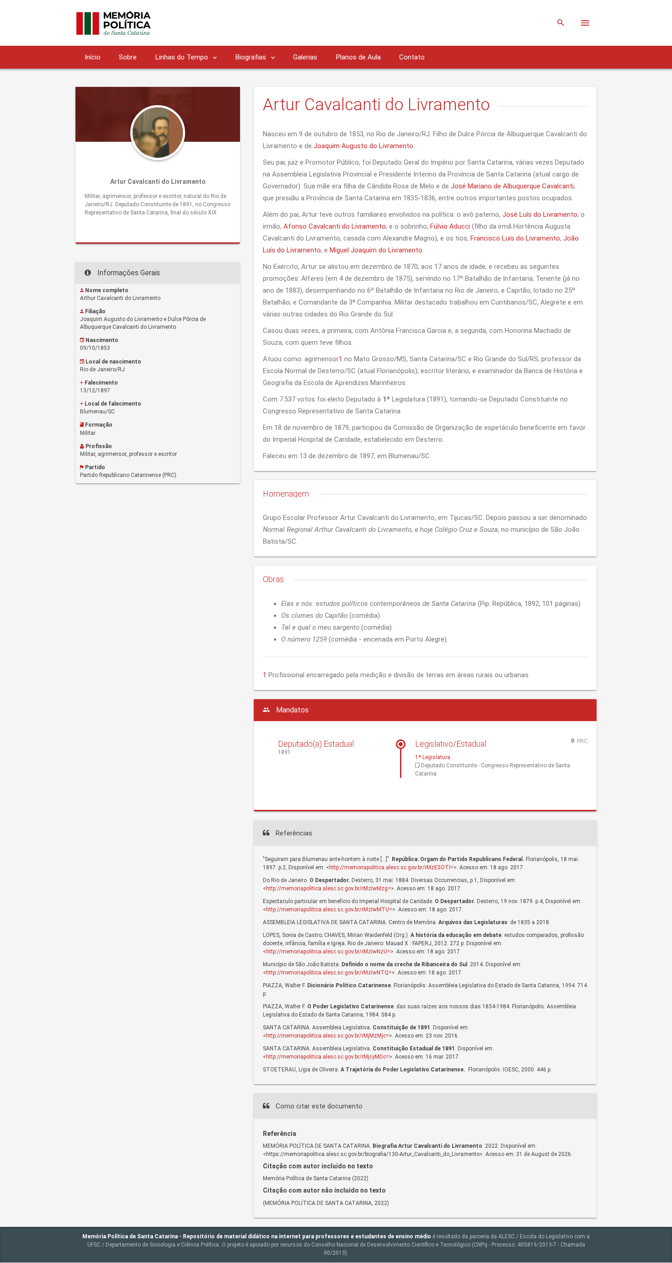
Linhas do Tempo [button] (182, 57)
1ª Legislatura (432, 757)
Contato (412, 57)
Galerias (305, 57)
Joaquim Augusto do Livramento (363, 146)
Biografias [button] (251, 57)
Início (93, 57)
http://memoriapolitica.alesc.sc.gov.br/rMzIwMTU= (329, 909)
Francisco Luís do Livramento (515, 238)
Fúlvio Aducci (450, 226)
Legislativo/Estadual (450, 744)
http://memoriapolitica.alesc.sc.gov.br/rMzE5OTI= (391, 867)
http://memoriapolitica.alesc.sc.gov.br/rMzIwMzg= (328, 888)
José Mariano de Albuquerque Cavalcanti (512, 186)
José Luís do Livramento (539, 214)
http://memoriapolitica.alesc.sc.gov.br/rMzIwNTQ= (329, 972)
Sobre (128, 57)
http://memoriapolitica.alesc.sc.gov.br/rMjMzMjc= (327, 1036)
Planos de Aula (358, 57)
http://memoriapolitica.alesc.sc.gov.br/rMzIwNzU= (328, 951)
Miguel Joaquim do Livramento (376, 250)
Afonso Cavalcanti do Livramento (334, 226)
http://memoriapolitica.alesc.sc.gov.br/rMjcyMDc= (327, 1057)
